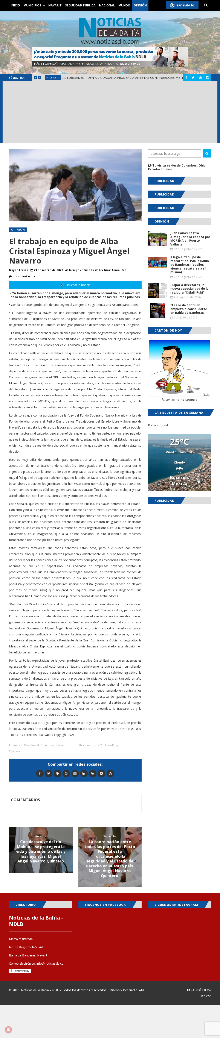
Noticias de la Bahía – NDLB (41, 990)
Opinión (140, 5)
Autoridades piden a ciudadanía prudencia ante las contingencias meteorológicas (133, 78)
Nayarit (55, 5)
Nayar (60, 745)
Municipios (32, 5)
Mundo (124, 5)
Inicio (15, 5)
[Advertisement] (110, 113)
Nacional (107, 5)
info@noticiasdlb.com (51, 963)
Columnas (48, 745)
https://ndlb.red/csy (105, 745)
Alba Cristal (31, 745)
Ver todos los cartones (181, 400)
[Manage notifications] (8, 1029)
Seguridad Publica (80, 5)
